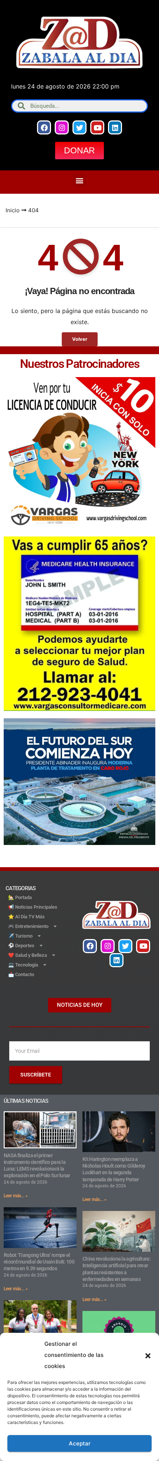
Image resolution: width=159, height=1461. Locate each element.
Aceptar (80, 1443)
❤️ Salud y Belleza (27, 955)
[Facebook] (44, 127)
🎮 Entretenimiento (28, 926)
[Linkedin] (115, 127)
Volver (79, 339)
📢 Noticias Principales (32, 907)
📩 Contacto (21, 974)
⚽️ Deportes (21, 945)
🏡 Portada (20, 897)
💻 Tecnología (23, 965)
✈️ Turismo (20, 936)
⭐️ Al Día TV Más (26, 916)
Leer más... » (16, 1195)
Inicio (13, 210)
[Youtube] (97, 127)
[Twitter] (79, 127)
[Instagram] (62, 127)
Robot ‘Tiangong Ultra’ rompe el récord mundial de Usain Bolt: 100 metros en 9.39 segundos (39, 1261)
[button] (148, 1355)
